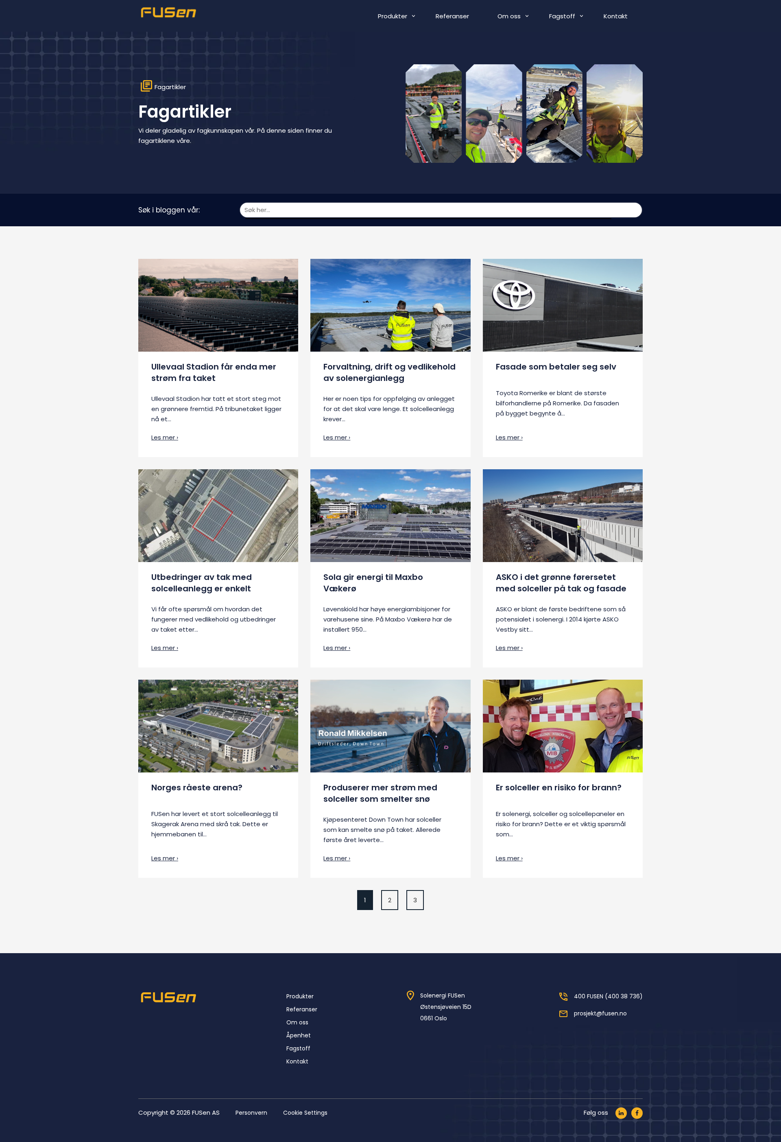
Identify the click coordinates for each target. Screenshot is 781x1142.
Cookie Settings (305, 1113)
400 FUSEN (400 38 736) (608, 996)
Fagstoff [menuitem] (562, 16)
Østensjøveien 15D (445, 1007)
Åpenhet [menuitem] (298, 1035)
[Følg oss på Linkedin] (621, 1113)
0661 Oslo (433, 1018)
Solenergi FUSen (442, 995)
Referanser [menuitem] (452, 16)
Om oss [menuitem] (509, 16)
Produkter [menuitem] (392, 16)
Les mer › (164, 437)
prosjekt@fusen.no (600, 1013)
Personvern (251, 1113)
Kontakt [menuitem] (616, 16)
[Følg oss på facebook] (637, 1113)
